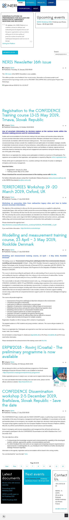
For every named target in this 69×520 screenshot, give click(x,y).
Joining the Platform (8, 43)
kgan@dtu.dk (35, 335)
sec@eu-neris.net (24, 180)
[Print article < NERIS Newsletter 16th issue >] (63, 68)
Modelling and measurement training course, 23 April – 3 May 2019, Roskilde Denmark (34, 240)
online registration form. (59, 157)
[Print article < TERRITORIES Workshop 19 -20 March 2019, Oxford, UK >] (63, 197)
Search (56, 51)
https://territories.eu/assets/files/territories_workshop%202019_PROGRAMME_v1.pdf (29, 225)
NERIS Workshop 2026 (44, 22)
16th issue (8, 74)
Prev (14, 466)
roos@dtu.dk (52, 335)
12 (63, 466)
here (26, 454)
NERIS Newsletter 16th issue (26, 62)
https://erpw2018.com (25, 382)
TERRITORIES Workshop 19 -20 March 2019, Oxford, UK (29, 189)
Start (6, 466)
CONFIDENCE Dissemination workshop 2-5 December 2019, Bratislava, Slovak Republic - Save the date (31, 398)
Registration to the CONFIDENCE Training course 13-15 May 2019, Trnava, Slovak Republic (31, 115)
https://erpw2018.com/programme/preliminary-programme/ (21, 372)
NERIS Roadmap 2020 (9, 500)
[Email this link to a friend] (66, 68)
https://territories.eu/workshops (30, 228)
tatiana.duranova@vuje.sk (57, 178)
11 (56, 466)
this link (53, 174)
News (12, 67)
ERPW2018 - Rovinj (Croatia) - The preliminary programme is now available (32, 352)
